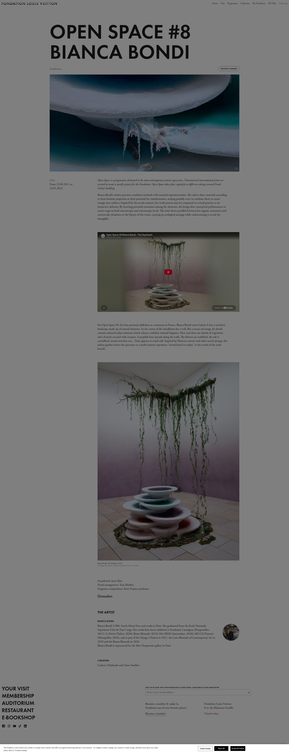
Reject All (221, 748)
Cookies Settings (205, 748)
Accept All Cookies (238, 748)
